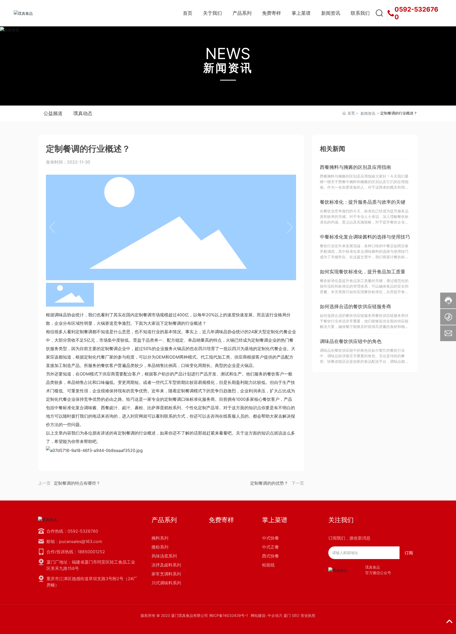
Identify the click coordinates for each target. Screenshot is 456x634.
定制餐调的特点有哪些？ (77, 483)
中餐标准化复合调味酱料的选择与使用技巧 (365, 237)
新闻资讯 (228, 67)
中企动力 (275, 615)
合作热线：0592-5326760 (72, 531)
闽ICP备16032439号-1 (228, 615)
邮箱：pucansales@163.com (74, 541)
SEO (295, 615)
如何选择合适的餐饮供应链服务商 (355, 306)
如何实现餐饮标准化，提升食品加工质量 (362, 271)
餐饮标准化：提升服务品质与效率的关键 (362, 202)
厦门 (287, 615)
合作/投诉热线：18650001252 (75, 551)
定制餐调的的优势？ (269, 483)
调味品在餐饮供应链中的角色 (351, 341)
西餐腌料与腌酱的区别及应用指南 (355, 167)
